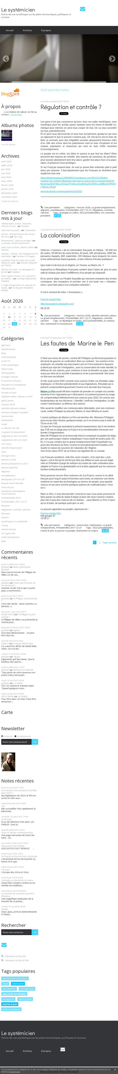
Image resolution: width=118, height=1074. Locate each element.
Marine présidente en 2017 (14, 463)
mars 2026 (6, 181)
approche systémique (14, 993)
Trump (4, 525)
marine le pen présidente (15, 978)
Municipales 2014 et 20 (12, 479)
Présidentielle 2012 (11, 497)
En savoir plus (14, 1072)
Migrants (5, 471)
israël (5, 983)
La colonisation (60, 235)
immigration (8, 999)
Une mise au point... (10, 230)
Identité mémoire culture (13, 408)
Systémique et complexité (14, 521)
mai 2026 (6, 173)
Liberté (4, 249)
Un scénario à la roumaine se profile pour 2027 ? (19, 791)
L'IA (3, 806)
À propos (46, 30)
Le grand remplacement (13, 432)
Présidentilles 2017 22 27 (14, 501)
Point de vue (7, 487)
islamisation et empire (87, 530)
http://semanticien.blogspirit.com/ (57, 304)
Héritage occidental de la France (17, 880)
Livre (3, 451)
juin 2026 (5, 169)
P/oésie (25, 226)
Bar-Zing (18, 236)
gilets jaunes (7, 400)
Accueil (9, 30)
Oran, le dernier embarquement (17, 832)
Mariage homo (8, 455)
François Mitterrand (23, 643)
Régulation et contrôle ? (71, 107)
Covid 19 (5, 361)
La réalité (18, 683)
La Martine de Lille (10, 428)
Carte (7, 712)
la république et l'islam (70, 320)
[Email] (82, 9)
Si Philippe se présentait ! (19, 599)
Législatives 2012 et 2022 (14, 436)
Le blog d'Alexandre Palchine (18, 279)
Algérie (16, 630)
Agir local (5, 345)
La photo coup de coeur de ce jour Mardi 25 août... (18, 261)
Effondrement (8, 388)
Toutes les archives (9, 201)
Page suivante (110, 542)
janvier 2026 (7, 189)
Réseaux (5, 513)
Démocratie (7, 369)
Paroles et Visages (25, 256)
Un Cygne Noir (8, 533)
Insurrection (7, 416)
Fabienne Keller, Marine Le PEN (16, 396)
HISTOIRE (6, 819)
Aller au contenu (9, 2)
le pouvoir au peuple (65, 530)
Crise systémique (10, 365)
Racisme (5, 505)
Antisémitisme (8, 349)
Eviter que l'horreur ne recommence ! (18, 584)
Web (3, 541)
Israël (4, 424)
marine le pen (10, 1004)
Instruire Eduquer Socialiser (14, 412)
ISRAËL (4, 909)
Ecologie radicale (9, 376)
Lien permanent (52, 207)
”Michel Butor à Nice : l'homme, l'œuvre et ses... (16, 225)
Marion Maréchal (9, 467)
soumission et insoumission (59, 323)
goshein (5, 566)
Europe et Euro (8, 392)
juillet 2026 (6, 165)
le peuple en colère (69, 212)
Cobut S (5, 643)
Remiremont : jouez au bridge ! (16, 240)
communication (8, 357)
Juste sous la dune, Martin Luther (17, 247)
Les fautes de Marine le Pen (77, 343)
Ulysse (16, 656)
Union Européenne (10, 537)
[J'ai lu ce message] (115, 1069)
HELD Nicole (7, 696)
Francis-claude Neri (51, 299)
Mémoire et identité (23, 669)
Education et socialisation (13, 384)
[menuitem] (9, 30)
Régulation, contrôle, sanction (16, 509)
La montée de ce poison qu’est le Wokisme (17, 894)
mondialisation (8, 475)
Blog (3, 353)
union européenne (11, 1009)
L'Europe (5, 869)
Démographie (8, 372)
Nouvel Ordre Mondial (12, 483)
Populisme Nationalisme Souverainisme (13, 492)
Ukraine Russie (8, 529)
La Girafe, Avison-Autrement (15, 243)
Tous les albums (8, 144)
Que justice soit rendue (12, 845)
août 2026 (6, 161)
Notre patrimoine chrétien (16, 568)
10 (9, 317)
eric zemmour (9, 988)
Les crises (6, 444)
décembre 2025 (9, 193)
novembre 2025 (9, 197)
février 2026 (7, 185)
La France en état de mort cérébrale (19, 856)
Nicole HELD (7, 614)
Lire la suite (16, 114)
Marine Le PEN (8, 459)
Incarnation (30, 230)
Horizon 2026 (8, 404)
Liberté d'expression (11, 447)
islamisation (18, 983)
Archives (27, 30)
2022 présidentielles (90, 212)
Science (5, 517)
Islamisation (7, 420)
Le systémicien (18, 9)
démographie (25, 999)
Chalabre (16, 271)
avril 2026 (6, 177)
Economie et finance (11, 380)
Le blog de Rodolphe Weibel (17, 289)
